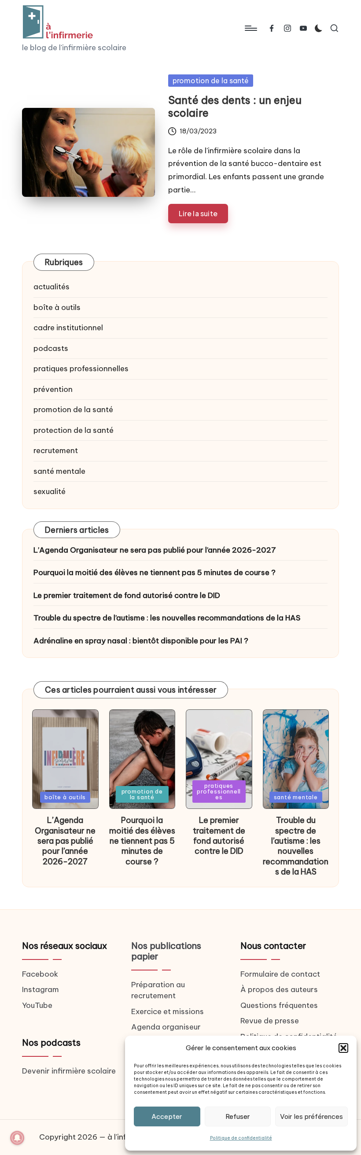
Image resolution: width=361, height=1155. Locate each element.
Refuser (237, 1116)
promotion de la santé (211, 80)
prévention (53, 389)
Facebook (40, 974)
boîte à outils (57, 307)
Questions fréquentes (279, 1005)
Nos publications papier (166, 951)
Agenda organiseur (166, 1027)
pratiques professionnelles (81, 368)
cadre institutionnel (68, 327)
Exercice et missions (167, 1011)
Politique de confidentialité (241, 1138)
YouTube (37, 1005)
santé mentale (59, 471)
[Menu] (250, 28)
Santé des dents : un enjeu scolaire (235, 106)
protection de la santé (73, 430)
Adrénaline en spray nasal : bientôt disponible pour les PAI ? (140, 641)
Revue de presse (269, 1021)
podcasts (50, 348)
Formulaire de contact (280, 974)
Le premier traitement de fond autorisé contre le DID (126, 595)
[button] (343, 1048)
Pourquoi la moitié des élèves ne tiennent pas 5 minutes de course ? (154, 572)
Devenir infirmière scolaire (69, 1071)
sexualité (49, 491)
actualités (51, 287)
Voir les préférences (311, 1116)
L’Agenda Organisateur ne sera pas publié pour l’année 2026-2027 (154, 550)
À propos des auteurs (279, 989)
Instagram (40, 989)
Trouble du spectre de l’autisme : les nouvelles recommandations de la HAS (166, 618)
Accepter (166, 1116)
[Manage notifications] (17, 1138)
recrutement (55, 450)
